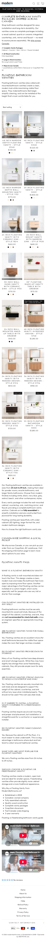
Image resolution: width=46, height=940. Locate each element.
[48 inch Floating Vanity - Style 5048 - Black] (31, 150)
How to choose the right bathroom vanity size (21, 529)
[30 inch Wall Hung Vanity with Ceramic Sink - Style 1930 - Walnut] (13, 294)
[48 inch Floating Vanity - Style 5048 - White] (36, 150)
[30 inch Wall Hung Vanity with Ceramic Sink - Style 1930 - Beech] (11, 294)
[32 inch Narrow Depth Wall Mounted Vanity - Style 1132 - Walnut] (13, 200)
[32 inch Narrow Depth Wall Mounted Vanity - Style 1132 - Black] (11, 200)
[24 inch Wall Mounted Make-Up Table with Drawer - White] (14, 341)
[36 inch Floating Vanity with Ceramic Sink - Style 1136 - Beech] (11, 478)
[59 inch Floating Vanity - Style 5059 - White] (36, 198)
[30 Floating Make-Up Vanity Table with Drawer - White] (35, 294)
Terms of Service (23, 916)
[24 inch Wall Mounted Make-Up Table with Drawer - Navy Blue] (12, 341)
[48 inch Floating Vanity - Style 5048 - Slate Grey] (34, 150)
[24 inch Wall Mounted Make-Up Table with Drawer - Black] (9, 341)
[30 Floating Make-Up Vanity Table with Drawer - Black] (33, 294)
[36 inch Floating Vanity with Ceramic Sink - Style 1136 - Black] (8, 478)
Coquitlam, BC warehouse (26, 548)
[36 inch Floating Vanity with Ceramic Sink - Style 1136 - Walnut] (13, 478)
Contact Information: (22, 923)
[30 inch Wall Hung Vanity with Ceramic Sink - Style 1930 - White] (15, 294)
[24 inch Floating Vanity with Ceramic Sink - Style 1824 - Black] (8, 247)
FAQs (23, 901)
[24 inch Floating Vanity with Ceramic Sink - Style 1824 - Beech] (11, 247)
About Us (23, 893)
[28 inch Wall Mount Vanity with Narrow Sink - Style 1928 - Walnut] (38, 247)
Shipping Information (23, 897)
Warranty (23, 908)
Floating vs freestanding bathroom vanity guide (22, 818)
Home (23, 890)
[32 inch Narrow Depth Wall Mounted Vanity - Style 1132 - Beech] (8, 200)
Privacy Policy (22, 912)
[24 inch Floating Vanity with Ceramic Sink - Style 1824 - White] (15, 247)
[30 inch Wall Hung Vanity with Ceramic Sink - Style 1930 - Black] (8, 294)
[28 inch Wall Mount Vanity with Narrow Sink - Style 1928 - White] (35, 247)
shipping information (14, 551)
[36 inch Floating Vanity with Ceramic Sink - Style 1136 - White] (15, 478)
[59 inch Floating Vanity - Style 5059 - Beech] (34, 198)
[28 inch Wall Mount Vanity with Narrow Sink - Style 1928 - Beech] (33, 247)
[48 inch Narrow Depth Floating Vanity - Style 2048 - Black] (9, 153)
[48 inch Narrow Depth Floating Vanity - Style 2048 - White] (14, 153)
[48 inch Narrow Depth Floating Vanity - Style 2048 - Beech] (12, 153)
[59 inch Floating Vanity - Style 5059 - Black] (31, 198)
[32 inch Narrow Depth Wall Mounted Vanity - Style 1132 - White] (15, 200)
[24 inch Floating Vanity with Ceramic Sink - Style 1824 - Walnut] (13, 247)
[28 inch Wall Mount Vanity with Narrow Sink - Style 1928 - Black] (30, 247)
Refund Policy (23, 905)
